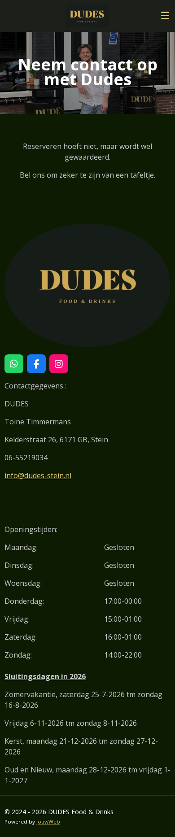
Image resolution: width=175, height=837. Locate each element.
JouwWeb (48, 821)
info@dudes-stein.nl (37, 475)
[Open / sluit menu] (165, 15)
